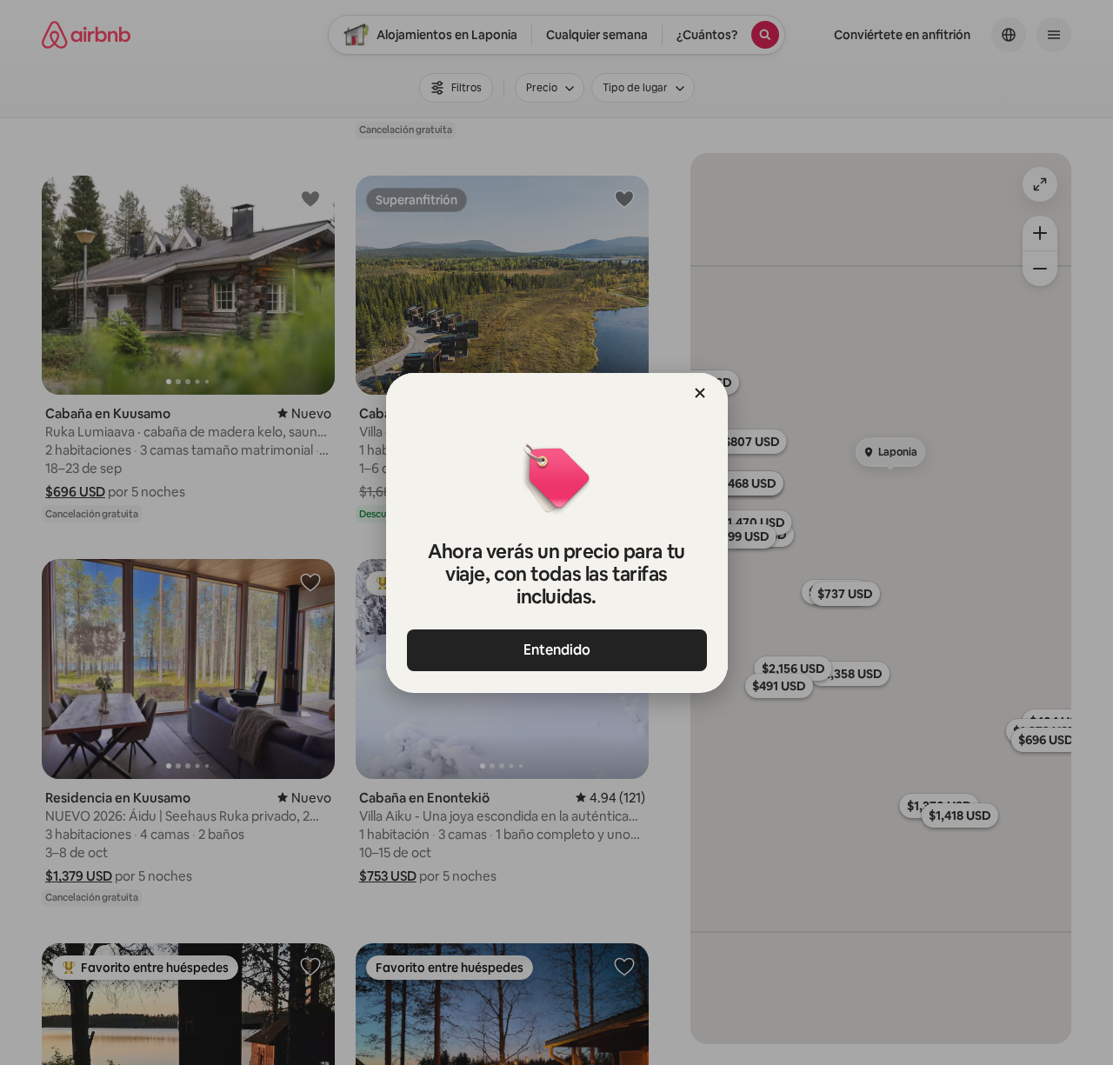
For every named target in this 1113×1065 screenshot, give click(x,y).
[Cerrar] (700, 393)
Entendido (556, 650)
